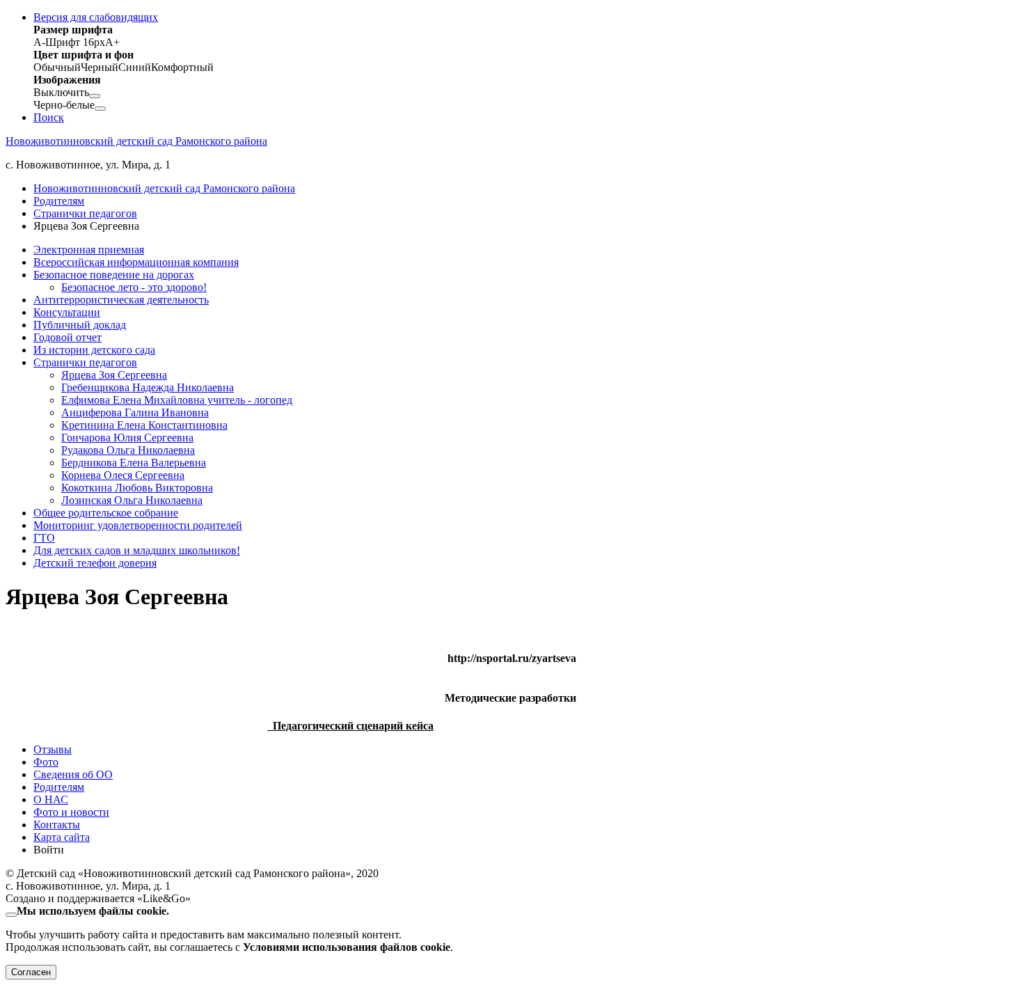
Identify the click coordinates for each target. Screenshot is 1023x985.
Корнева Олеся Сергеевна (122, 475)
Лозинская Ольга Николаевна (132, 500)
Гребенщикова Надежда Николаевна (147, 387)
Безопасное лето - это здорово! (134, 287)
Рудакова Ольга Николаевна (128, 450)
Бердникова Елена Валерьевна (133, 462)
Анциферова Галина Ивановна (135, 412)
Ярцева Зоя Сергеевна (114, 375)
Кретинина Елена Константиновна (144, 425)
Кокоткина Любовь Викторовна (137, 488)
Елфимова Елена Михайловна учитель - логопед (176, 400)
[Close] (11, 915)
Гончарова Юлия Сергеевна (127, 437)
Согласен (31, 972)
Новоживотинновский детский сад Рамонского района (136, 141)
